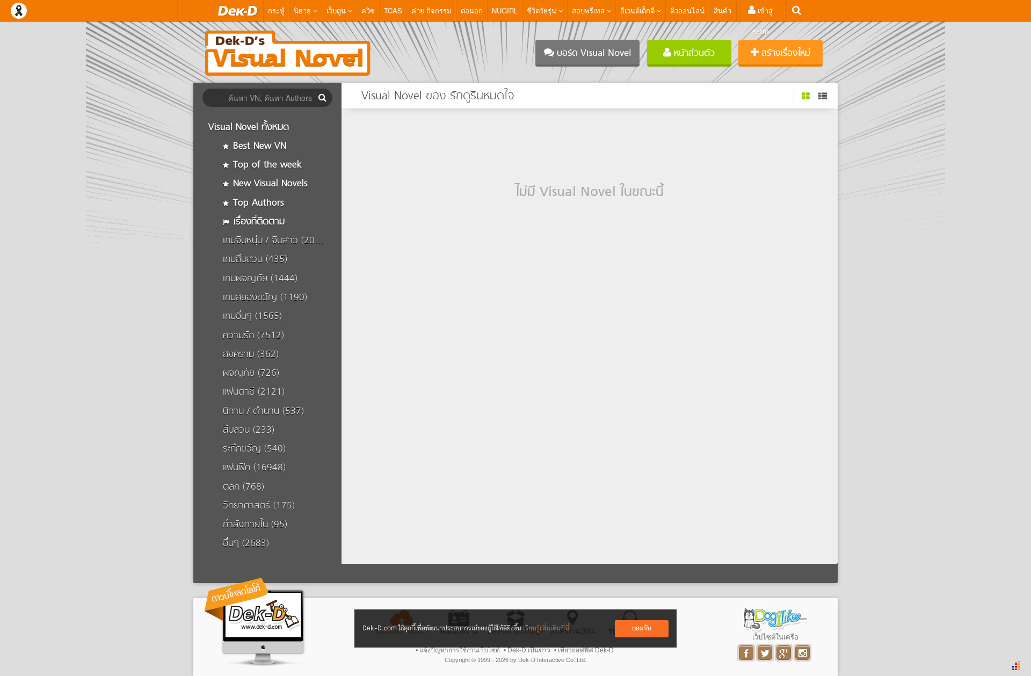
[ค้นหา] (796, 10)
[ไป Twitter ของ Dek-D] (765, 653)
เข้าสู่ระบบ (762, 21)
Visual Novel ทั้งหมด (248, 127)
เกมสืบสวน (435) (255, 259)
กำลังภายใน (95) (255, 525)
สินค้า (722, 10)
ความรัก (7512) (253, 336)
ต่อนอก (472, 10)
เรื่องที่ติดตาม (257, 222)
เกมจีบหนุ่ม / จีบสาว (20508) (278, 241)
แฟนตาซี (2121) (254, 392)
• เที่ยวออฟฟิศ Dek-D (584, 650)
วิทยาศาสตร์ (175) (259, 506)
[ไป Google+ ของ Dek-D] (784, 653)
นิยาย (303, 10)
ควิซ (368, 10)
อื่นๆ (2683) (246, 543)
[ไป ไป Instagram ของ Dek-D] (803, 653)
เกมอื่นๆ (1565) (252, 316)
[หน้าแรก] (238, 10)
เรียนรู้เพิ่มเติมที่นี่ (546, 628)
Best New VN (258, 146)
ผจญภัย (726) (251, 373)
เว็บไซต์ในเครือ (775, 637)
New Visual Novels (269, 184)
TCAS (393, 10)
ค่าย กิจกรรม (431, 10)
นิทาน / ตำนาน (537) (263, 411)
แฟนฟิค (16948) (254, 468)
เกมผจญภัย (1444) (260, 279)
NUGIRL (505, 10)
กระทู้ (276, 10)
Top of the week (266, 165)
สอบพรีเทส (589, 10)
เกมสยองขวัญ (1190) (265, 297)
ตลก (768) (243, 487)
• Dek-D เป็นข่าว (527, 650)
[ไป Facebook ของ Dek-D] (746, 653)
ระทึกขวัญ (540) (254, 449)
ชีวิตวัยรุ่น (542, 10)
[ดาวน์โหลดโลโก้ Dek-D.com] (255, 622)
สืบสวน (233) (248, 430)
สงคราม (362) (251, 354)
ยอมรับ (641, 628)
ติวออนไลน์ (687, 10)
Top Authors (257, 203)
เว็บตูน (337, 10)
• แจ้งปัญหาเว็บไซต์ (458, 650)
